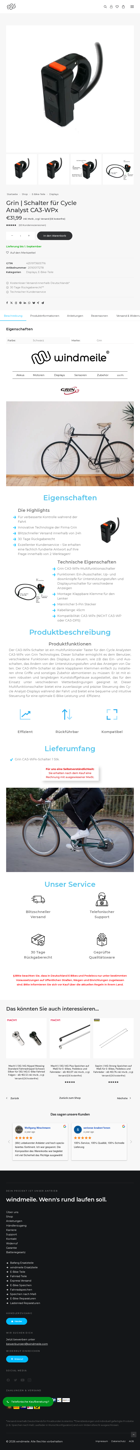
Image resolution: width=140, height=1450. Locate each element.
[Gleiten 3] (86, 169)
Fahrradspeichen (21, 1289)
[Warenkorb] (122, 6)
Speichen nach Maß (23, 1294)
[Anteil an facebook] (7, 303)
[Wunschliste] (116, 6)
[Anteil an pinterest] (20, 303)
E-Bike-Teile (38, 194)
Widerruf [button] (18, 1359)
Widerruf (12, 1243)
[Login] (110, 6)
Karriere (11, 1230)
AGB (131, 1441)
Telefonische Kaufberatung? (30, 1401)
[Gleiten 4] (118, 169)
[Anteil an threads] (16, 303)
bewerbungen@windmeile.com (27, 1343)
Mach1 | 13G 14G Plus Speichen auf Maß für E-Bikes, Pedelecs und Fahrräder (70, 1070)
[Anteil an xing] (38, 303)
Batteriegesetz (15, 1252)
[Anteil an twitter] (11, 303)
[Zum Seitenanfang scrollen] (133, 1434)
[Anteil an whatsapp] (29, 303)
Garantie (11, 1247)
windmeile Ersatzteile (24, 1267)
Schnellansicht (42, 1027)
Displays (53, 194)
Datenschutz (118, 1441)
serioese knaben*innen (38, 1127)
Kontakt (11, 1238)
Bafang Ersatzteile (22, 1262)
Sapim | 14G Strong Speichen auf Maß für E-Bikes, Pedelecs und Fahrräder (113, 1070)
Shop (25, 194)
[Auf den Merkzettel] (42, 1022)
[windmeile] (35, 7)
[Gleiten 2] (53, 169)
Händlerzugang (16, 1225)
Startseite (12, 194)
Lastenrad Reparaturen (25, 1303)
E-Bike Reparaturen (23, 1298)
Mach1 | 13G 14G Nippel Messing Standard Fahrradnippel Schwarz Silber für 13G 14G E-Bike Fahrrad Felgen (26, 1072)
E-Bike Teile (17, 1271)
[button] (132, 6)
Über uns (12, 1212)
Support (11, 1234)
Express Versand (20, 1280)
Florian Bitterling (94, 1127)
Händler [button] (18, 1321)
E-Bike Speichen (21, 1285)
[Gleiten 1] (21, 169)
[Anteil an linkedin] (25, 303)
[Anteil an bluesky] (34, 303)
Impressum (102, 1441)
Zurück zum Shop (70, 1097)
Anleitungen (14, 1221)
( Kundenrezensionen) (32, 225)
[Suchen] (104, 6)
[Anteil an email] (42, 303)
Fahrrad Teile (18, 1276)
